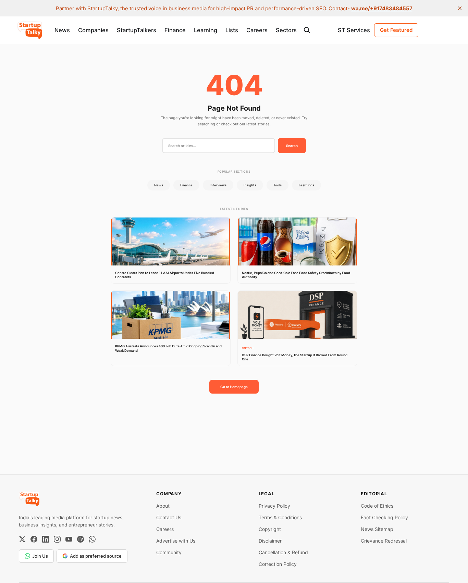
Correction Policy (278, 564)
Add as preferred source (96, 556)
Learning (205, 30)
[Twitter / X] (22, 539)
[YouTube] (68, 539)
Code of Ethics (377, 506)
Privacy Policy (274, 506)
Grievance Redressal (384, 541)
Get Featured (396, 30)
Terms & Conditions (280, 517)
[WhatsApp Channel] (92, 539)
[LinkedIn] (45, 539)
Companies (93, 30)
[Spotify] (80, 539)
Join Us (40, 556)
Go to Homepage (234, 387)
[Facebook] (33, 539)
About (163, 506)
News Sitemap (377, 529)
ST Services (354, 30)
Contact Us (168, 517)
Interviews (218, 185)
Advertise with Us (175, 541)
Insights (250, 185)
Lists (231, 30)
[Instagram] (57, 539)
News (62, 30)
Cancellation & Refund (283, 552)
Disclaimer (270, 541)
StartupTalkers (136, 30)
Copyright (270, 529)
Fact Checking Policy (384, 517)
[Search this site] (307, 30)
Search (292, 146)
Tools (277, 185)
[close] (459, 8)
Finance (175, 30)
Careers (257, 30)
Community (169, 552)
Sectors (286, 30)
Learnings (306, 185)
